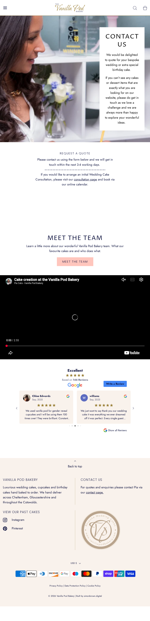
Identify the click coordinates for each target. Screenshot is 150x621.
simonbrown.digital (93, 596)
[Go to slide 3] (72, 425)
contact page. (95, 492)
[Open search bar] (135, 8)
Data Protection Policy (75, 585)
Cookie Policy (93, 585)
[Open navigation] (5, 8)
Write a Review (115, 384)
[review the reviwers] (68, 396)
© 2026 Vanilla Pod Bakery (61, 596)
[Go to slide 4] (75, 425)
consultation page (85, 179)
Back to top (75, 466)
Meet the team (75, 261)
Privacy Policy (56, 585)
